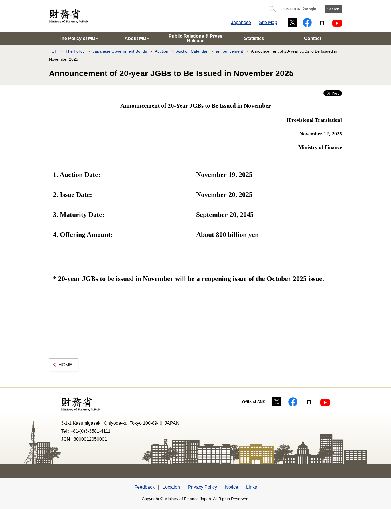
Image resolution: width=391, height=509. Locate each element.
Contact (312, 38)
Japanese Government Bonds (120, 51)
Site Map (268, 22)
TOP (53, 51)
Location (171, 487)
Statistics (254, 38)
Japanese (241, 22)
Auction (161, 51)
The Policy (75, 51)
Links (251, 487)
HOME (65, 364)
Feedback (144, 487)
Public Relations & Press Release (195, 38)
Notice (231, 487)
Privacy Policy (202, 487)
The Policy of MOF (78, 38)
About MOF (137, 38)
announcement (229, 51)
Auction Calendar (192, 51)
